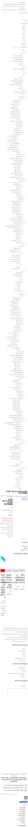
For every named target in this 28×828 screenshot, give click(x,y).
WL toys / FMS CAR (18, 160)
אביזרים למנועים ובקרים (15, 252)
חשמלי (21, 246)
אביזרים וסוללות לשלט (17, 231)
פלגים (18, 263)
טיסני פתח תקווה (23, 778)
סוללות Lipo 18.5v (16, 210)
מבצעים (23, 28)
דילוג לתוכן (25, 800)
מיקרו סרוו (18, 238)
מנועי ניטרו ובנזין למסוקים (14, 259)
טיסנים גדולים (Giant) (15, 113)
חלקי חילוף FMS (13, 108)
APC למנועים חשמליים (12, 136)
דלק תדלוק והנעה (18, 281)
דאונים (18, 119)
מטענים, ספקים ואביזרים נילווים (16, 218)
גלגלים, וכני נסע (19, 123)
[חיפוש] (11, 47)
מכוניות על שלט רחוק (18, 55)
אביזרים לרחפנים (16, 192)
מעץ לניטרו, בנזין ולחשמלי (12, 149)
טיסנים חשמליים (16, 102)
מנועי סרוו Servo (19, 233)
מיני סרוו (18, 237)
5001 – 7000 (17, 169)
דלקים (18, 283)
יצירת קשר (23, 34)
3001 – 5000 (17, 167)
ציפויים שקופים (16, 130)
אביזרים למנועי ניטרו (16, 261)
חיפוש (26, 47)
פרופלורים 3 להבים (16, 151)
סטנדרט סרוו (17, 235)
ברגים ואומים (19, 291)
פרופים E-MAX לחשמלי (12, 139)
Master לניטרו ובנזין (13, 147)
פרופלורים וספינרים (18, 132)
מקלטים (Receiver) (18, 229)
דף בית (23, 26)
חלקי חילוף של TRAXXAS (17, 164)
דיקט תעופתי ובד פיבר (17, 274)
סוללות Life (20, 199)
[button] (23, 802)
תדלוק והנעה (17, 289)
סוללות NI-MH (19, 214)
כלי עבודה (20, 280)
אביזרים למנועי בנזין (16, 268)
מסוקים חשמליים (16, 182)
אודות (24, 32)
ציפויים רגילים (17, 128)
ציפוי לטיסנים (19, 126)
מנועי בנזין (18, 267)
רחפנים (18, 188)
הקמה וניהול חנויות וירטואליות (6, 794)
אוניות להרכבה (19, 196)
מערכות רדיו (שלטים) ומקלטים (16, 61)
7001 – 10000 (17, 171)
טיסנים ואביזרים (21, 96)
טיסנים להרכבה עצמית (15, 111)
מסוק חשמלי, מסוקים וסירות (16, 57)
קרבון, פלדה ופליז (18, 276)
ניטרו (21, 253)
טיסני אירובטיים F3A (15, 115)
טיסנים (20, 53)
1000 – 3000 (17, 166)
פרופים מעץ (14, 138)
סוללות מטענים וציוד (18, 59)
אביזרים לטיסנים (18, 125)
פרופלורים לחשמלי (16, 134)
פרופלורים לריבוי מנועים (15, 190)
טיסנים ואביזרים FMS (15, 104)
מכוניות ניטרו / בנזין (18, 162)
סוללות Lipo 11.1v (16, 207)
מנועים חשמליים (16, 248)
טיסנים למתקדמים (16, 110)
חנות (24, 52)
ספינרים (18, 153)
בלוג (11, 779)
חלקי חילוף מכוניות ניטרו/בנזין (16, 177)
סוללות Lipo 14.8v (16, 209)
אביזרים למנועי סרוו (16, 240)
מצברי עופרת (19, 216)
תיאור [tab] (24, 538)
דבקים (21, 278)
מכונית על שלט (14, 781)
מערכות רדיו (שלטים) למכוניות (14, 227)
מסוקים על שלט (6, 779)
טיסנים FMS (14, 106)
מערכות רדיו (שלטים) (18, 224)
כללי (8, 537)
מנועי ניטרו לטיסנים (16, 255)
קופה (24, 30)
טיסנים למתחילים (16, 100)
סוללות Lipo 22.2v (16, 212)
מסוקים (20, 181)
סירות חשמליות (19, 194)
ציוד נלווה (20, 65)
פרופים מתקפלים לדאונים (12, 141)
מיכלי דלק (18, 285)
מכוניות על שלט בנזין (13, 778)
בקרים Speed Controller (15, 250)
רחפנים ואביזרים (19, 186)
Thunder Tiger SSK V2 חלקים (16, 173)
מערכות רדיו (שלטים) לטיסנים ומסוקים (12, 225)
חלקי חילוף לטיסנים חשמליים (16, 121)
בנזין (21, 265)
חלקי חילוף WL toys (18, 175)
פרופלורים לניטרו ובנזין (15, 143)
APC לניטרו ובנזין (13, 145)
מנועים (21, 63)
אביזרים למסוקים (16, 184)
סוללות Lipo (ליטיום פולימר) (16, 201)
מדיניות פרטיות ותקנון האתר (19, 68)
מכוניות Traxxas (19, 156)
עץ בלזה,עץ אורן (19, 272)
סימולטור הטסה (19, 242)
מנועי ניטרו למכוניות (16, 257)
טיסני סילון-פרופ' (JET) (15, 117)
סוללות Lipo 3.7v (16, 203)
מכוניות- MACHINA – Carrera (16, 158)
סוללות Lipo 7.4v (16, 205)
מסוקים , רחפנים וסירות (20, 179)
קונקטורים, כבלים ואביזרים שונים (15, 220)
